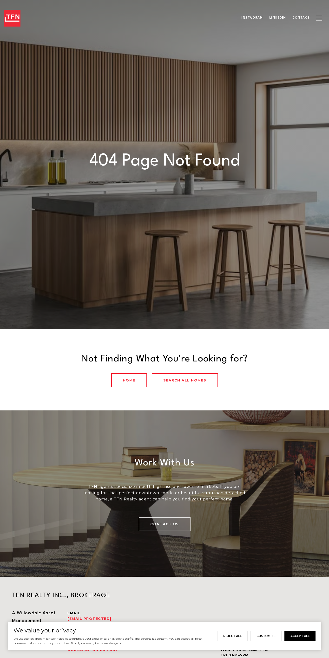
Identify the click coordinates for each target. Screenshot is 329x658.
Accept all (299, 636)
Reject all (232, 636)
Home (129, 380)
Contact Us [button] (164, 524)
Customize (266, 636)
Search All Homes (184, 380)
